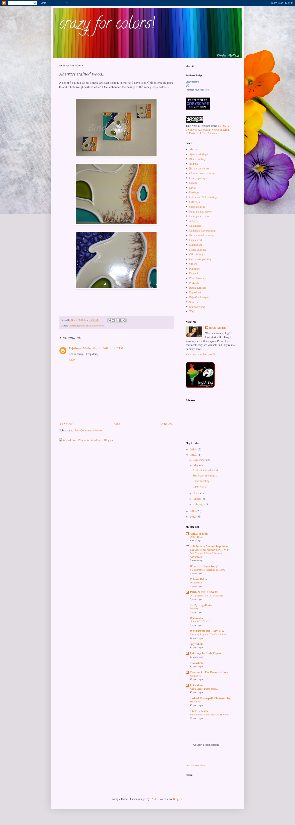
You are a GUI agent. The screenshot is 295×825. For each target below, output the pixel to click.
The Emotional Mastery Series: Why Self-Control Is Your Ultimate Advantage (209, 553)
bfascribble (196, 663)
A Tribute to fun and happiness (209, 546)
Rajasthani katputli (199, 297)
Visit (195, 765)
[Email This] (109, 320)
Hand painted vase (199, 216)
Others (193, 264)
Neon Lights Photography (204, 688)
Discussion (196, 582)
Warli (192, 311)
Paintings (84, 325)
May (196, 465)
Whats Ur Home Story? (204, 566)
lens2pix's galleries (201, 605)
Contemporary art (199, 178)
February (198, 504)
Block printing (197, 159)
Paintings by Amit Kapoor (206, 653)
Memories (195, 675)
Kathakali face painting (202, 230)
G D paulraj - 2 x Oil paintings (206, 595)
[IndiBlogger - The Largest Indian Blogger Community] (200, 387)
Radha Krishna (197, 287)
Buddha (193, 164)
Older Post (167, 423)
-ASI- (154, 799)
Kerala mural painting (201, 235)
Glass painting (197, 207)
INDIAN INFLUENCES (204, 592)
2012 (193, 516)
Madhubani (195, 245)
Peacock (193, 273)
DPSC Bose (196, 537)
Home (117, 423)
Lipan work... (200, 486)
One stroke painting (200, 259)
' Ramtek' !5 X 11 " (200, 621)
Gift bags (194, 202)
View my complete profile (200, 354)
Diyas (192, 187)
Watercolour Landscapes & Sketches (209, 714)
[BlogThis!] (113, 320)
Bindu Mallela (217, 328)
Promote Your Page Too (197, 90)
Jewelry (193, 221)
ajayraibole (196, 644)
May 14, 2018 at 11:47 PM (108, 348)
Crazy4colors (192, 82)
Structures (195, 701)
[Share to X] (117, 320)
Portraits (194, 283)
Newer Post (66, 423)
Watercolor (196, 618)
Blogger (177, 799)
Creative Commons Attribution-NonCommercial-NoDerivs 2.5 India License (208, 129)
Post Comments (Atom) (88, 430)
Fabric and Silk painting (203, 197)
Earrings (194, 192)
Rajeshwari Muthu (80, 348)
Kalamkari (195, 226)
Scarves (193, 302)
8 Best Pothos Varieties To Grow (207, 569)
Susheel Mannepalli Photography (210, 698)
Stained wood (97, 325)
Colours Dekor (198, 579)
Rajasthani (195, 292)
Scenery (194, 608)
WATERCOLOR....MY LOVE (208, 631)
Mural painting (197, 249)
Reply (72, 359)
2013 (193, 511)
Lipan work (195, 240)
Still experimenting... (205, 475)
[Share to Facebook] (121, 320)
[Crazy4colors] (187, 86)
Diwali (193, 183)
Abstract (73, 325)
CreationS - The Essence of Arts (209, 672)
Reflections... (197, 685)
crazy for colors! (107, 24)
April (196, 493)
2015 (193, 449)
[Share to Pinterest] (125, 320)
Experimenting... (202, 481)
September (199, 460)
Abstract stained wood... (206, 470)
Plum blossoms (197, 278)
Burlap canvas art (199, 168)
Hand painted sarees (200, 211)
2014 (193, 455)
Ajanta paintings (198, 154)
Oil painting (196, 254)
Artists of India (199, 533)
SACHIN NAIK (199, 711)
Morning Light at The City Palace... (209, 634)
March (197, 499)
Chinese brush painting (202, 173)
